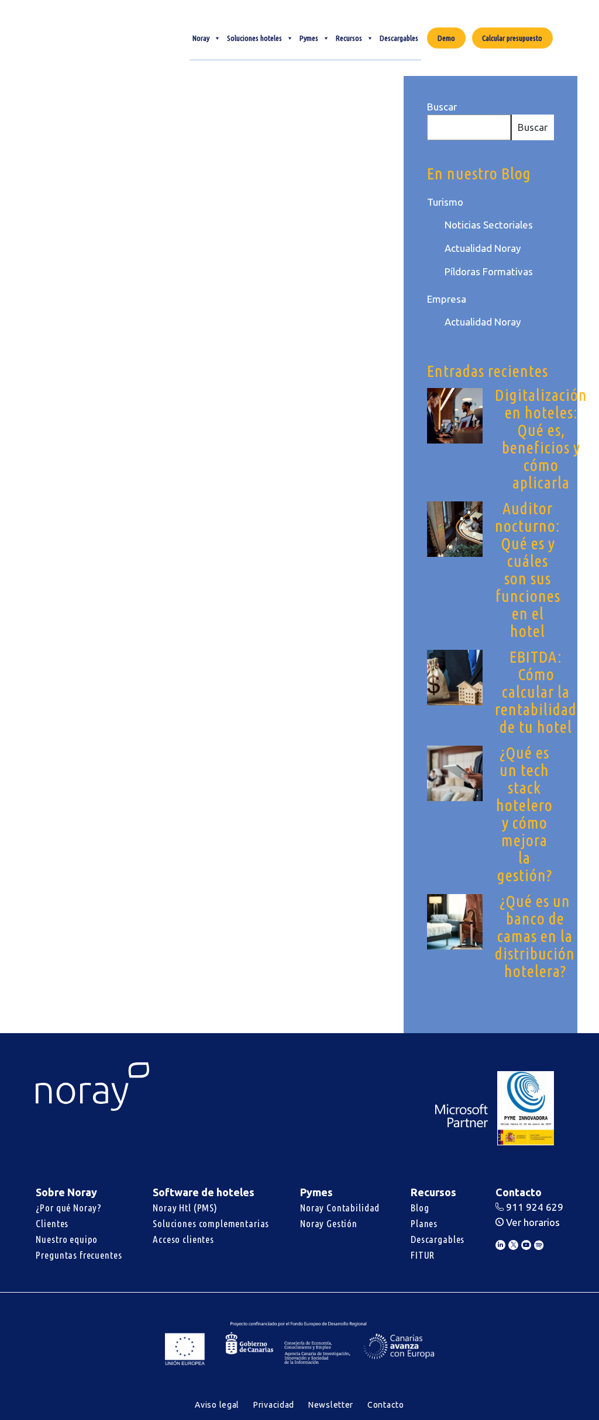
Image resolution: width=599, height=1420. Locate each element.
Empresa (446, 298)
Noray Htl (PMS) (185, 1207)
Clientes (52, 1223)
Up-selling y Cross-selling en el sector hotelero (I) (101, 243)
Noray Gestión (328, 1223)
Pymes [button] (309, 38)
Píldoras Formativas (489, 271)
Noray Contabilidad (340, 1207)
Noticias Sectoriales (489, 224)
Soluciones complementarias (211, 1223)
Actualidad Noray (483, 248)
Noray (200, 38)
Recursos (349, 38)
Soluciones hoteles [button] (254, 38)
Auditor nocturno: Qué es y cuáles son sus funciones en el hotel (527, 569)
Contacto (385, 1404)
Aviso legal (217, 1404)
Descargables (399, 38)
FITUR (423, 1254)
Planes (424, 1223)
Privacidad (273, 1404)
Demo (446, 38)
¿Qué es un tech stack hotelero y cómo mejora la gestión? (524, 813)
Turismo (445, 201)
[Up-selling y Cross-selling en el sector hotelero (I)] (108, 141)
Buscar (442, 106)
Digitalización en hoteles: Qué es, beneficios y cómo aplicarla (541, 438)
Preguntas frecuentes (79, 1254)
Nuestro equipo (67, 1239)
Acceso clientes (183, 1239)
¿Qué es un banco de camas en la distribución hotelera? (535, 936)
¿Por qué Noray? (69, 1207)
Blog (420, 1207)
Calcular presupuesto (512, 38)
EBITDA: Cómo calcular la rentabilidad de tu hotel (536, 691)
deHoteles (58, 487)
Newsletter (330, 1404)
